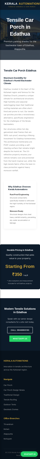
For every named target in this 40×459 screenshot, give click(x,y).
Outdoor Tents (10, 404)
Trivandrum (8, 424)
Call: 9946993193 (20, 330)
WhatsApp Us (20, 338)
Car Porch (8, 385)
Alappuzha (8, 434)
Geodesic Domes (11, 409)
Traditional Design (11, 395)
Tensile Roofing (10, 400)
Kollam (6, 429)
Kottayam (8, 439)
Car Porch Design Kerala (14, 390)
